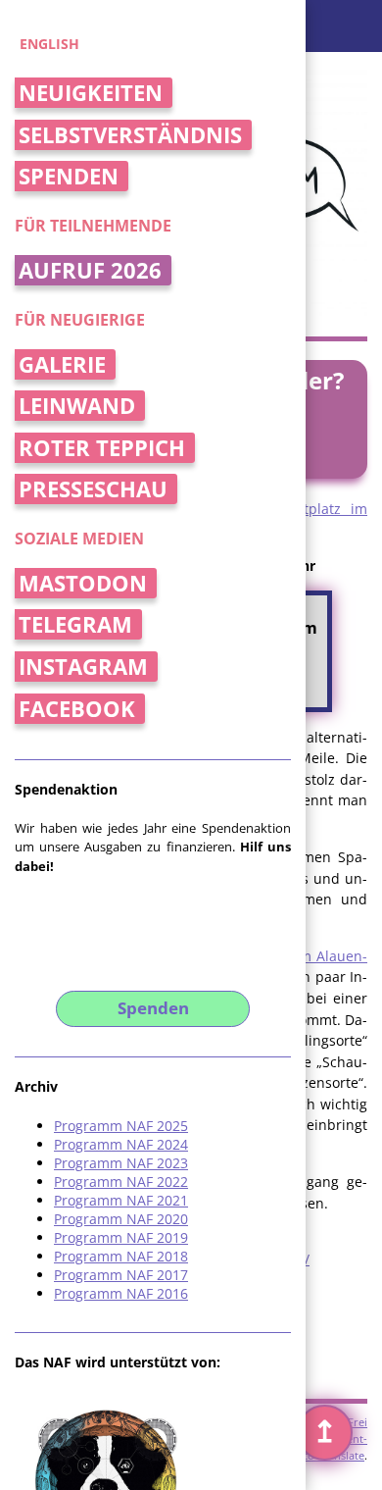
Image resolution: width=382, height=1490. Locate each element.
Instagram (83, 666)
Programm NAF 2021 (121, 1200)
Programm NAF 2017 (121, 1274)
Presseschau (93, 489)
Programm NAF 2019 (121, 1237)
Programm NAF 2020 (121, 1218)
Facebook (77, 709)
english (49, 43)
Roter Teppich (102, 448)
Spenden (69, 176)
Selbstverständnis (130, 135)
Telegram (75, 624)
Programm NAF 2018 (121, 1256)
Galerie (62, 364)
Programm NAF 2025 (121, 1125)
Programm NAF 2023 (121, 1163)
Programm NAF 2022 (121, 1181)
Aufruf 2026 (90, 270)
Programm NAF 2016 (121, 1293)
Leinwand (77, 405)
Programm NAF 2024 (121, 1144)
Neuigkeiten (91, 92)
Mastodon (83, 583)
